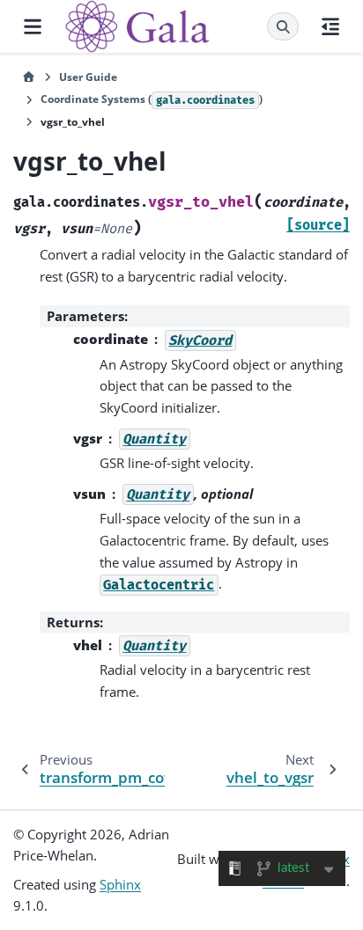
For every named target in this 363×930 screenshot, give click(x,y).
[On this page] (331, 26)
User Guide (88, 77)
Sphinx (120, 884)
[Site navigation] (32, 26)
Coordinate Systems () (152, 99)
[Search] (283, 26)
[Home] (28, 77)
